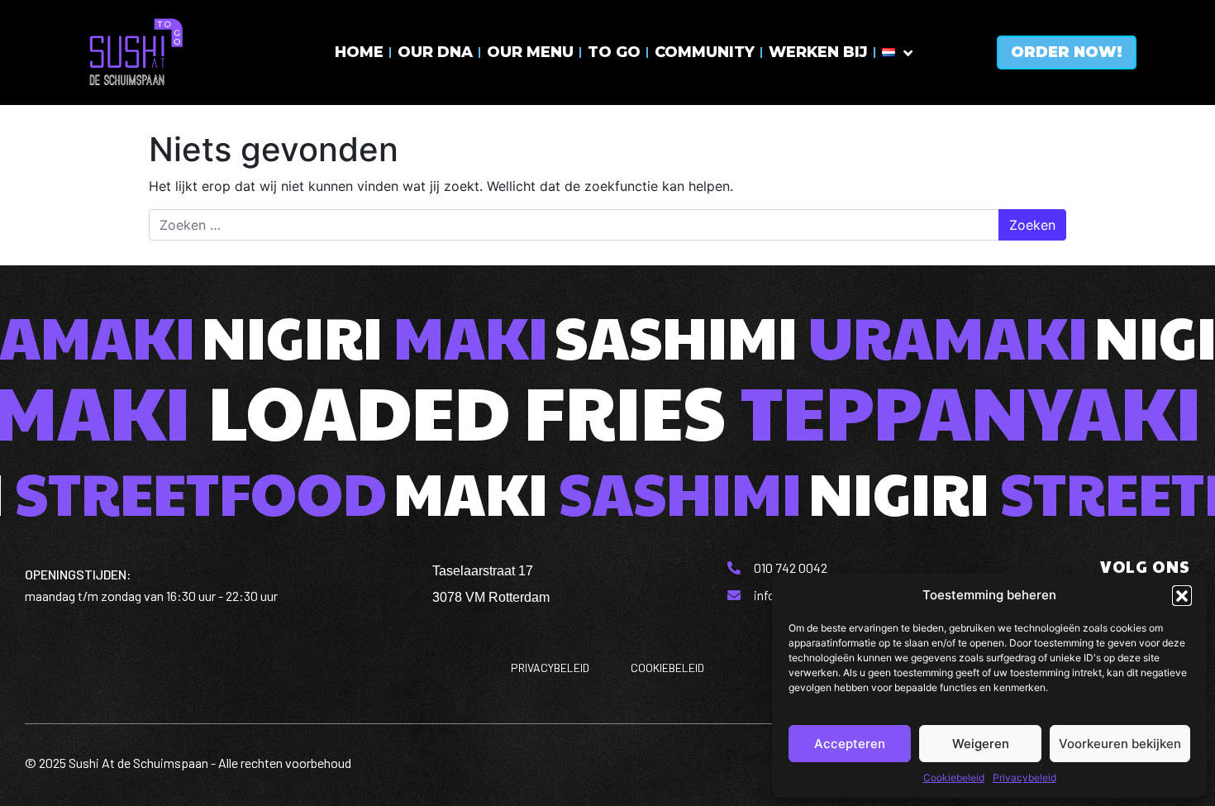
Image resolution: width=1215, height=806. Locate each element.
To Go (614, 52)
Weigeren (980, 743)
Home (359, 52)
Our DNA (435, 52)
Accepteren (849, 743)
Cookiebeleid (953, 777)
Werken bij (818, 52)
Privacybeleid (1024, 777)
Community (705, 52)
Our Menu (530, 52)
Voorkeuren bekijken (1120, 743)
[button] (1182, 595)
